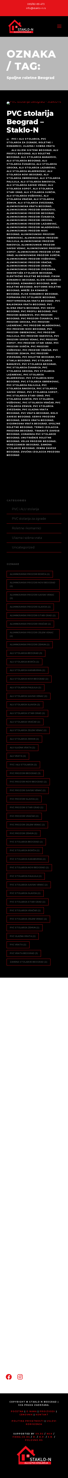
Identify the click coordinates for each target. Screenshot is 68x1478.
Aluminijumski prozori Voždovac (31, 259)
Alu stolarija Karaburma (27, 670)
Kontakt (17, 1296)
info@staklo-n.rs (36, 8)
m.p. (42, 1437)
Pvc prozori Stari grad (35, 343)
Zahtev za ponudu (30, 1147)
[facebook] (31, 12)
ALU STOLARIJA (28, 1196)
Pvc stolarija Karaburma (28, 859)
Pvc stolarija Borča (24, 850)
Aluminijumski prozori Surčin (37, 255)
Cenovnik (18, 1276)
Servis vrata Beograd (37, 420)
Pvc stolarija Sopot (42, 392)
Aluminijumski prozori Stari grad (33, 615)
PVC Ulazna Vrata (23, 936)
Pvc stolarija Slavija (25, 893)
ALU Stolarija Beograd (24, 160)
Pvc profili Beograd (36, 311)
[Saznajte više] (16, 1088)
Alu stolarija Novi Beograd (29, 679)
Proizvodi (18, 1176)
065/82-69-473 (36, 3)
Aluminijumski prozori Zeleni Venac (31, 634)
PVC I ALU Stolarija (23, 764)
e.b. (50, 1437)
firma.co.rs (21, 1437)
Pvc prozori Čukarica (37, 318)
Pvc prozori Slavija (24, 799)
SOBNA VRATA (27, 1219)
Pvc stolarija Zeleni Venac (28, 919)
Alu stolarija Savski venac (27, 185)
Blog (19, 1167)
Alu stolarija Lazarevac (37, 167)
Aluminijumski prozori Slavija (30, 606)
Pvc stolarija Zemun (24, 927)
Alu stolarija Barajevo (38, 157)
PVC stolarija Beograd (39, 364)
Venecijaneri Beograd (23, 444)
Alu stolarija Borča (24, 661)
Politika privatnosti (28, 1421)
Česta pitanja (26, 1157)
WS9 (50, 1434)
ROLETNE (24, 1229)
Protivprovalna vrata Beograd (30, 301)
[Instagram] (20, 1375)
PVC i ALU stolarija (25, 139)
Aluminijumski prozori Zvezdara (31, 269)
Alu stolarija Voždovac (24, 195)
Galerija (16, 1286)
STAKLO (22, 1257)
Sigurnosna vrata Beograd (27, 423)
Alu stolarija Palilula (25, 687)
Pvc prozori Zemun (23, 833)
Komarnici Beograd (35, 283)
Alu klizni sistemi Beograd (32, 150)
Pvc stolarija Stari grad (25, 395)
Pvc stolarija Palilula (23, 385)
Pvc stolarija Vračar (38, 402)
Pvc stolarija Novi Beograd (29, 867)
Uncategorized (23, 547)
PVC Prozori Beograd (25, 773)
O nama (22, 1138)
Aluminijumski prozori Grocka (29, 220)
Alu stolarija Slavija (25, 704)
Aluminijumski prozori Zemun (29, 265)
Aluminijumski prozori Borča (30, 574)
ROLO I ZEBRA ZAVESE (34, 1248)
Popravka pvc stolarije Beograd (31, 297)
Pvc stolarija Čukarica (24, 367)
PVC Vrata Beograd (35, 413)
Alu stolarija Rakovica (38, 181)
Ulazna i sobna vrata (39, 146)
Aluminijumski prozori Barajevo (31, 209)
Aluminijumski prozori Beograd (30, 213)
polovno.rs (34, 1440)
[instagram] (37, 12)
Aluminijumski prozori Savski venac (32, 596)
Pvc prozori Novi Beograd (26, 329)
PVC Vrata (18, 944)
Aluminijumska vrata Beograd (29, 206)
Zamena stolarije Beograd (28, 962)
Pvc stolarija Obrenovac (40, 381)
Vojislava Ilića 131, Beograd (30, 1335)
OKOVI (21, 1267)
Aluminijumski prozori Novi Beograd (32, 584)
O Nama (31, 1411)
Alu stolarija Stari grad (27, 713)
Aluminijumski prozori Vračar (29, 262)
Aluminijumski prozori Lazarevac (31, 223)
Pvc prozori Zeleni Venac (27, 824)
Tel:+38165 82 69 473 (27, 1343)
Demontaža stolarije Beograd (29, 273)
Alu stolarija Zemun (24, 739)
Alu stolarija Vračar (25, 722)
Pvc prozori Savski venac (28, 790)
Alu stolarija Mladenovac (26, 171)
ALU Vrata (18, 756)
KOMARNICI (25, 1238)
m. (34, 1437)
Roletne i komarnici (26, 528)
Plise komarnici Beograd (39, 294)
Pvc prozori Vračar (36, 350)
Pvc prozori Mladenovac (41, 325)
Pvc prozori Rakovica (37, 336)
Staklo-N (17, 1127)
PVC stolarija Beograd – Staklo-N (30, 121)
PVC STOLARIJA (28, 1187)
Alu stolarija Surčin (39, 192)
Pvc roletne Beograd (38, 357)
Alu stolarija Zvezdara (35, 202)
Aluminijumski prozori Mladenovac (33, 227)
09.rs (40, 1434)
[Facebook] (9, 1375)
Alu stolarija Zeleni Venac (28, 730)
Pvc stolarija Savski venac (29, 884)
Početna (17, 1118)
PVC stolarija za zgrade (29, 518)
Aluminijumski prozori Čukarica (30, 216)
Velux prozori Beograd (38, 441)
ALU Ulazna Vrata (22, 747)
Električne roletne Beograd (28, 276)
